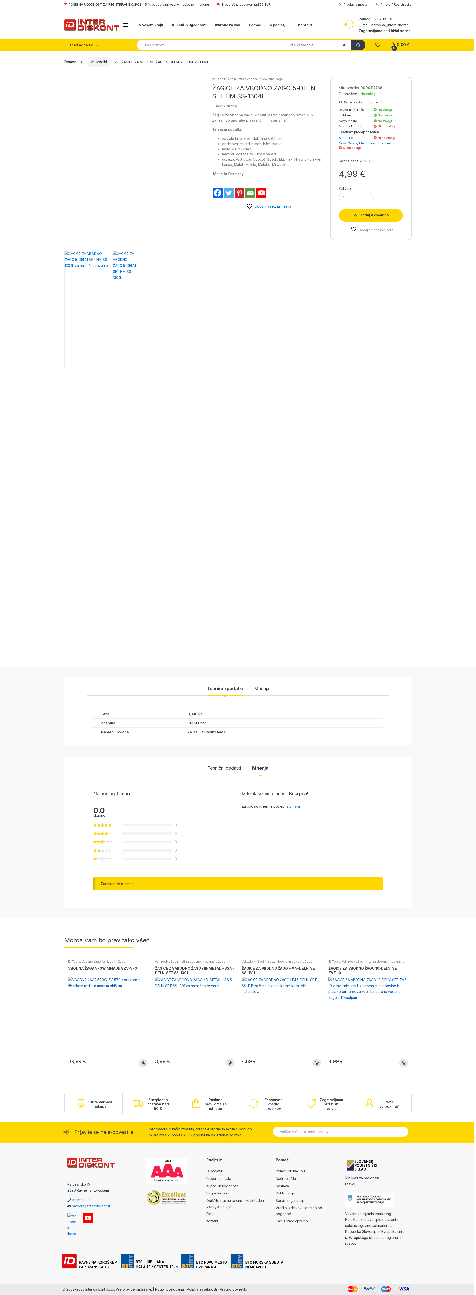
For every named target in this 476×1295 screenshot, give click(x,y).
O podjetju (279, 25)
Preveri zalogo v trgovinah (362, 102)
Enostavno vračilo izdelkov (274, 1104)
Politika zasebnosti (202, 1289)
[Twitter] (229, 193)
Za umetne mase (212, 732)
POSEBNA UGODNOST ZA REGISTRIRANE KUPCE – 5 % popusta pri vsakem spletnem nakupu (139, 4)
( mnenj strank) (224, 106)
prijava (294, 806)
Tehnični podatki (225, 688)
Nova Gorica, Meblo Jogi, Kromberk (365, 143)
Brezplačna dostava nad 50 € (158, 1104)
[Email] (250, 193)
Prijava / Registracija (396, 4)
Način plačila (286, 1178)
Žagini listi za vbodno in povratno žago (255, 79)
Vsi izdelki (99, 62)
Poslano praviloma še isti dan (216, 1104)
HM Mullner (197, 723)
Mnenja (261, 688)
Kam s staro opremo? (292, 1221)
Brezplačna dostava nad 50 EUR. (246, 4)
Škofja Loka (347, 138)
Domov (70, 62)
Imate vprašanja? (389, 1104)
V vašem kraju (151, 25)
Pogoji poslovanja (169, 1289)
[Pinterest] (239, 193)
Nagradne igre (218, 1193)
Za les (192, 732)
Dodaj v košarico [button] (143, 1063)
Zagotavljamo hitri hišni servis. (385, 31)
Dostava (282, 1186)
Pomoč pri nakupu (290, 1171)
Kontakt (305, 25)
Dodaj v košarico (374, 215)
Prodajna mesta (355, 4)
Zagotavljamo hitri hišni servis (331, 1104)
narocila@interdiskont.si (390, 25)
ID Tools (74, 961)
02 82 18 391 (381, 19)
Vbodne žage (91, 961)
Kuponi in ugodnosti (189, 25)
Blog (209, 1214)
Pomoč (255, 25)
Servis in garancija (290, 1200)
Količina (345, 188)
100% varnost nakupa (100, 1104)
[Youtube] (261, 193)
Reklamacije (285, 1193)
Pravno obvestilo (233, 1289)
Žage (121, 961)
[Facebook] (218, 193)
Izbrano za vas (227, 25)
